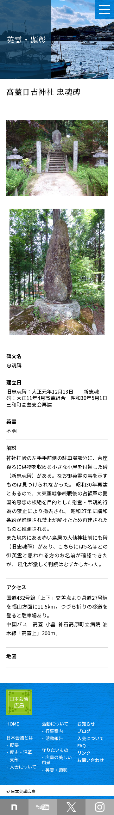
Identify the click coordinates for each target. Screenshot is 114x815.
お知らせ (86, 723)
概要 (14, 745)
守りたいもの (55, 749)
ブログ (84, 730)
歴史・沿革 (21, 752)
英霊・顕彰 (56, 770)
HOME (12, 723)
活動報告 (54, 738)
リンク (84, 752)
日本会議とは (19, 737)
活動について (55, 723)
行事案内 (54, 731)
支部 (14, 759)
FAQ (81, 745)
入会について (23, 766)
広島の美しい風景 (57, 759)
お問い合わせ (90, 760)
